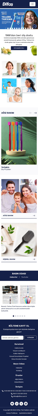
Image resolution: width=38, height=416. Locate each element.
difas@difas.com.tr (20, 396)
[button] (5, 28)
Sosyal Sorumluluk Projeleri (19, 356)
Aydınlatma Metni (25, 413)
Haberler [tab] (14, 277)
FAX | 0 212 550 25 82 (20, 393)
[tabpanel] (19, 302)
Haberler (19, 368)
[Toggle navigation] (32, 4)
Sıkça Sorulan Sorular (19, 359)
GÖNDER (30, 337)
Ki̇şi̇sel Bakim (19, 382)
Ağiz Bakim (19, 379)
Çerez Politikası (12, 413)
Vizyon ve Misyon (19, 351)
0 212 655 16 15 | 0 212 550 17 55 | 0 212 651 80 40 (20, 391)
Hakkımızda (19, 348)
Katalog (19, 370)
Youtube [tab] (24, 277)
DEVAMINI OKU (19, 48)
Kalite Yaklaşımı (19, 353)
